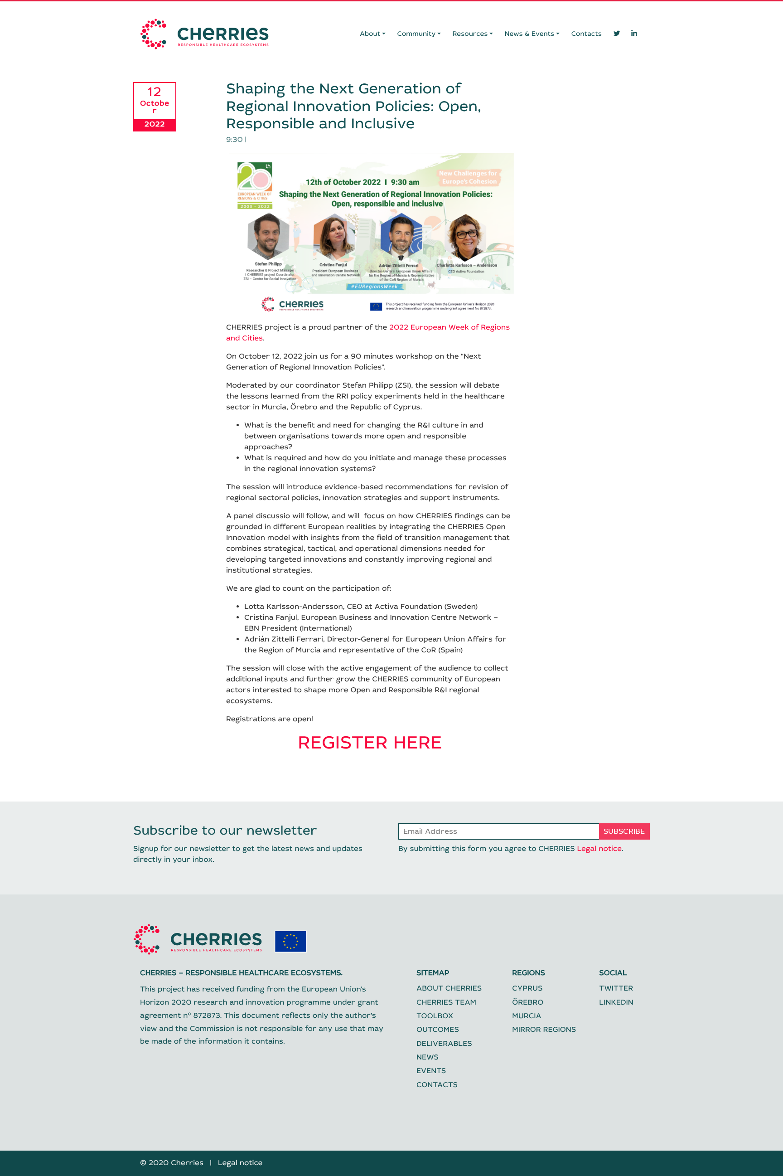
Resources (470, 33)
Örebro (527, 1002)
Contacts (586, 33)
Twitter (616, 988)
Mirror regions (544, 1030)
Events (431, 1071)
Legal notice (599, 849)
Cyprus (527, 988)
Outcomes (437, 1030)
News (427, 1057)
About (370, 33)
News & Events (530, 33)
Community (416, 33)
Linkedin (616, 1002)
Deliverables (444, 1044)
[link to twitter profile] (617, 34)
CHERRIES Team (446, 1002)
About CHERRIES (449, 988)
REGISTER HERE (370, 743)
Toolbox (434, 1016)
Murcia (526, 1016)
